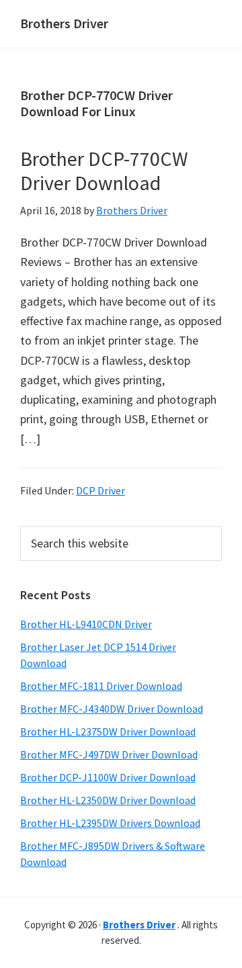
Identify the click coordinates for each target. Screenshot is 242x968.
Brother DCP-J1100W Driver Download (108, 777)
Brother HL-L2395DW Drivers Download (110, 823)
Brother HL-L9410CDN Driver (86, 624)
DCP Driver (100, 490)
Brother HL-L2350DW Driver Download (108, 800)
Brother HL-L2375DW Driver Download (108, 731)
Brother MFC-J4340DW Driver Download (111, 708)
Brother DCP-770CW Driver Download (104, 170)
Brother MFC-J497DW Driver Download (109, 754)
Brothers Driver (64, 23)
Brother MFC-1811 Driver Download (101, 686)
